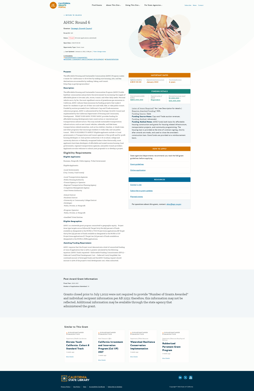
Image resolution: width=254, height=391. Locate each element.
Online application (138, 170)
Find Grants (97, 5)
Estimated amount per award (177, 96)
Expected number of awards (156, 97)
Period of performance (175, 80)
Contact (200, 5)
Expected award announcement (155, 80)
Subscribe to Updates (115, 387)
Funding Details (159, 91)
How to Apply (159, 149)
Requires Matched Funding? (144, 111)
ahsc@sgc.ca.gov (174, 204)
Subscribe (188, 5)
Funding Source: (139, 114)
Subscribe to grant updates (141, 191)
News (195, 5)
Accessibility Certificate (97, 387)
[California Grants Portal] (60, 5)
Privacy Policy (65, 387)
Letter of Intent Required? (143, 108)
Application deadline (136, 80)
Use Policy (76, 387)
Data (84, 387)
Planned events (136, 197)
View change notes (99, 51)
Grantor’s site (135, 185)
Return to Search (74, 15)
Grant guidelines (137, 164)
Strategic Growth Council (81, 28)
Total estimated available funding (137, 97)
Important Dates (159, 75)
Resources (159, 179)
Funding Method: (139, 119)
